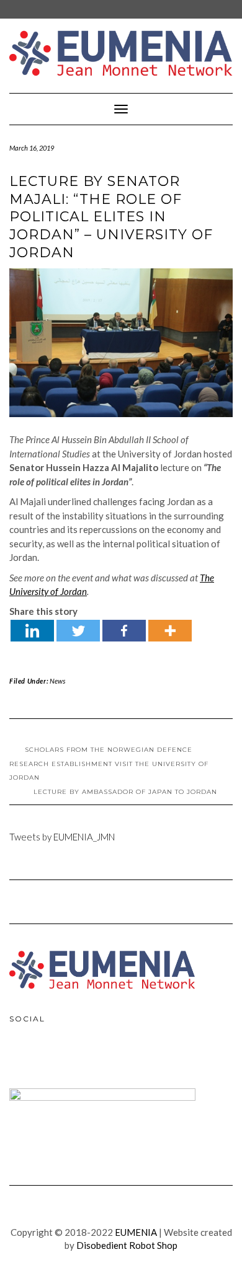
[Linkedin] (32, 630)
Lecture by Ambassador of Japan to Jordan (125, 792)
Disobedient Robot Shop (126, 1245)
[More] (170, 630)
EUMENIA (136, 1232)
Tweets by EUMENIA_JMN (62, 836)
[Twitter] (78, 630)
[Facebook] (124, 630)
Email (75, 1059)
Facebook (21, 1059)
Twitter (48, 1059)
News (57, 681)
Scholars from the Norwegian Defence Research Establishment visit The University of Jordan (108, 764)
